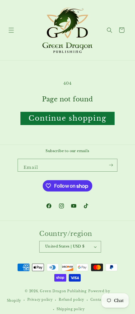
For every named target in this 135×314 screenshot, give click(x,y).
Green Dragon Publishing (63, 291)
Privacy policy (40, 300)
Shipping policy (70, 309)
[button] (11, 30)
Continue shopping (67, 118)
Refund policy (71, 300)
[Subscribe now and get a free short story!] (111, 165)
